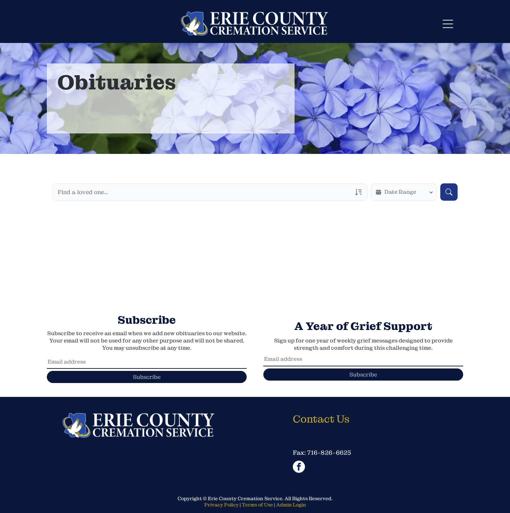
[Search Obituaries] (449, 192)
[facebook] (299, 468)
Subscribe (147, 377)
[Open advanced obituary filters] (358, 192)
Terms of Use (257, 505)
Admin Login (291, 505)
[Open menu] (448, 24)
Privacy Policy (221, 505)
